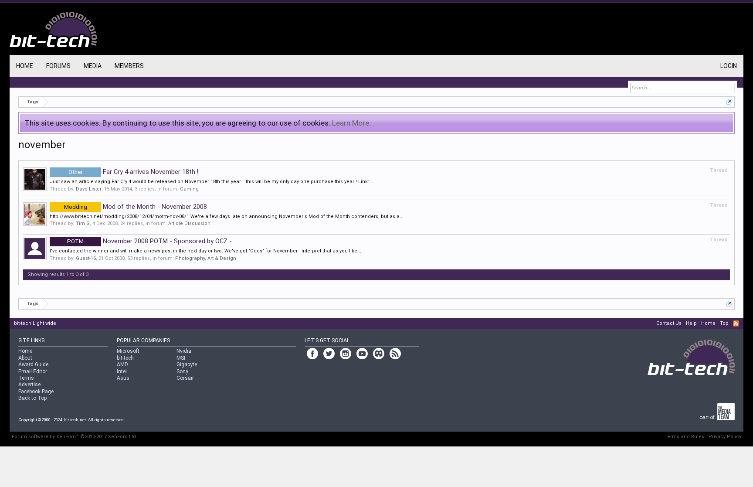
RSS (736, 323)
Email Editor (32, 371)
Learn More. (351, 123)
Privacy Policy (725, 436)
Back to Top (32, 398)
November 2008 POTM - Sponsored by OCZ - (149, 241)
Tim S (83, 223)
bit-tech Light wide (35, 323)
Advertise (29, 384)
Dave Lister (89, 189)
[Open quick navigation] (729, 102)
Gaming (189, 189)
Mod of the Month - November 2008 (135, 207)
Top (724, 323)
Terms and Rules (684, 436)
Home (24, 65)
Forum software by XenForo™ (74, 436)
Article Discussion (189, 223)
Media (93, 65)
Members (129, 65)
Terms (26, 378)
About (25, 358)
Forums (58, 65)
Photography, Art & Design (205, 258)
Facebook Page (36, 391)
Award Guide (33, 364)
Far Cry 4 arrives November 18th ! (133, 172)
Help (691, 323)
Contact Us (669, 323)
